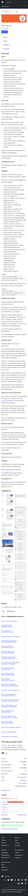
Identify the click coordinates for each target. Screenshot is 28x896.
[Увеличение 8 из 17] (24, 495)
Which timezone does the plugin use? (11, 636)
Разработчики (5, 855)
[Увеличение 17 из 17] (24, 595)
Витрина (17, 837)
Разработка (6, 45)
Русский (7, 876)
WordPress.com (6, 862)
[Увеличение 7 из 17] (11, 587)
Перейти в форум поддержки (9, 828)
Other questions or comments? (9, 736)
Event (20, 783)
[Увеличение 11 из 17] (24, 532)
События (17, 852)
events (24, 786)
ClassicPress (23, 780)
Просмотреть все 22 (22, 777)
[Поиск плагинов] (16, 11)
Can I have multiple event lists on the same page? (8, 652)
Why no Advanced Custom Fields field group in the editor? (9, 716)
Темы (16, 840)
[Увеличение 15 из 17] (24, 573)
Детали (5, 37)
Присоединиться (19, 850)
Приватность (5, 845)
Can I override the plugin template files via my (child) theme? (10, 663)
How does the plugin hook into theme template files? (8, 657)
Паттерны (17, 845)
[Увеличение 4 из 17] (11, 541)
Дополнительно (5, 790)
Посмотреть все (22, 814)
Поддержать (19, 855)
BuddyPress (5, 870)
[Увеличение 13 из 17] (24, 554)
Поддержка (6, 48)
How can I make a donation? (9, 732)
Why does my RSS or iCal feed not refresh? (7, 722)
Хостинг (3, 842)
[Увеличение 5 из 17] (11, 556)
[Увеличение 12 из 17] (24, 543)
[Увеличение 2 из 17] (11, 509)
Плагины (17, 842)
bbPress (4, 867)
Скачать (4, 31)
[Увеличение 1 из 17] (11, 495)
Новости (3, 840)
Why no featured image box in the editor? (7, 711)
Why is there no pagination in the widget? (8, 679)
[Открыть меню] (25, 2)
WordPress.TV (5, 857)
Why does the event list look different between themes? (9, 641)
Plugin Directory (5, 6)
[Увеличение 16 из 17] (24, 583)
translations (8, 469)
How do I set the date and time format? (7, 631)
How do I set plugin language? (9, 621)
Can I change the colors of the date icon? (7, 668)
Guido (7, 28)
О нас (3, 837)
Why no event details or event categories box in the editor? (9, 706)
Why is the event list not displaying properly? (7, 646)
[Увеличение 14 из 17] (24, 563)
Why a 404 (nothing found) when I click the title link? (8, 695)
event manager (18, 786)
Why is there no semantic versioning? (11, 727)
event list (24, 783)
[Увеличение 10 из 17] (24, 520)
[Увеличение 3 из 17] (11, 523)
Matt (3, 865)
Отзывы (5, 41)
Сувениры (18, 857)
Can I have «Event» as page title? (10, 690)
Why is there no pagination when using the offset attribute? (9, 685)
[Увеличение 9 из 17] (24, 508)
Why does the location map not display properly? (8, 674)
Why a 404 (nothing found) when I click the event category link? (10, 700)
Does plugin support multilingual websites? (7, 625)
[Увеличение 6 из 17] (11, 565)
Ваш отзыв (4, 814)
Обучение (4, 850)
